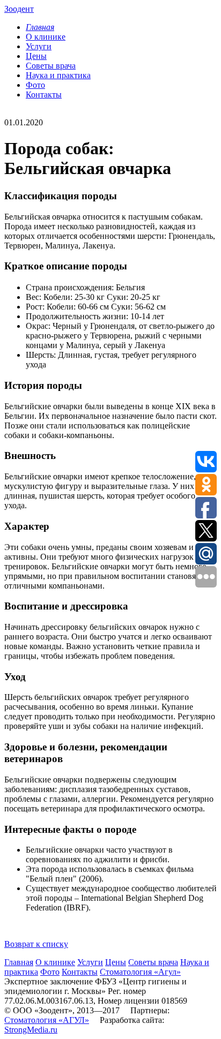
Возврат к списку (36, 943)
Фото (35, 84)
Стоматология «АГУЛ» (46, 1020)
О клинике (45, 36)
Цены (36, 56)
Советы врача (51, 65)
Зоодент (19, 8)
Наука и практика (58, 75)
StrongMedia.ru (30, 1029)
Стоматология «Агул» (140, 971)
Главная (18, 962)
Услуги (38, 46)
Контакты (44, 94)
